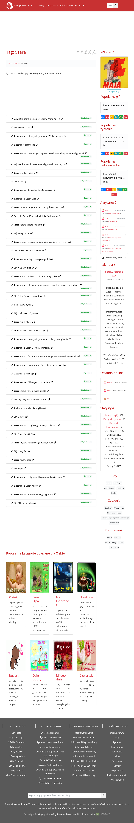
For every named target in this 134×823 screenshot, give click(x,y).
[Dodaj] (80, 5)
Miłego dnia (61, 677)
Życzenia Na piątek (50, 732)
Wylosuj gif (115, 91)
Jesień (121, 542)
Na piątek (108, 508)
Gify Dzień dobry (17, 765)
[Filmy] (76, 5)
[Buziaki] (16, 655)
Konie (109, 537)
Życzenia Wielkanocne (50, 760)
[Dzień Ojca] (39, 577)
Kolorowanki (67, 5)
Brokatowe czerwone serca (113, 107)
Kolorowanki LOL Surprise (83, 765)
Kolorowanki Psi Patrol (84, 756)
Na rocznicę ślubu (114, 513)
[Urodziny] (86, 577)
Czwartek (86, 675)
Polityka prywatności (117, 775)
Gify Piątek (17, 732)
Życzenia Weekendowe (50, 778)
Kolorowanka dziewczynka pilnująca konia (114, 177)
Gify (42, 5)
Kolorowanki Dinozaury (83, 775)
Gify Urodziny (16, 747)
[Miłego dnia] (63, 655)
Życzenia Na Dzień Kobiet (50, 765)
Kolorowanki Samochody (84, 751)
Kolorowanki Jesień (114, 213)
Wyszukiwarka (117, 779)
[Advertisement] (67, 28)
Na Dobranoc (62, 601)
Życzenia (52, 5)
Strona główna (117, 732)
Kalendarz (117, 751)
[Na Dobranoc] (63, 577)
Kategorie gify (112, 415)
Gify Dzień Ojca (16, 737)
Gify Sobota (17, 770)
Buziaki (14, 675)
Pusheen (117, 537)
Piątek (13, 597)
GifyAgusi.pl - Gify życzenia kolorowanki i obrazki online (67, 814)
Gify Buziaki (16, 751)
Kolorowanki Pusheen (83, 737)
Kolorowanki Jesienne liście (84, 761)
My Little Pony (110, 542)
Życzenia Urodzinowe (50, 737)
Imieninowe (114, 522)
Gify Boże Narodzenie (16, 775)
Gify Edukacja (112, 229)
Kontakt (117, 765)
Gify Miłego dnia (17, 756)
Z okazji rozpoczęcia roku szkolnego (115, 518)
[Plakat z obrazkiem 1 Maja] (114, 72)
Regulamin (117, 761)
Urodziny (86, 597)
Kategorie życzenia (112, 419)
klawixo (109, 382)
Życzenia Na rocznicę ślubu (50, 742)
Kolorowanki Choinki (84, 770)
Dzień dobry (36, 677)
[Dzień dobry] (39, 655)
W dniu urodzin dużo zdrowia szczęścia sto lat (113, 141)
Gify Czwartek (16, 761)
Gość (106, 210)
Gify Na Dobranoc (17, 742)
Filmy (117, 756)
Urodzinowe (119, 508)
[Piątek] (16, 577)
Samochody (114, 547)
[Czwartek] (86, 655)
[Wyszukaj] (115, 5)
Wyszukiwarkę (112, 221)
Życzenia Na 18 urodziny (50, 783)
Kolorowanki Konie (84, 732)
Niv (108, 399)
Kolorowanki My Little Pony (84, 742)
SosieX (109, 390)
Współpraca (117, 770)
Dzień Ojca (36, 599)
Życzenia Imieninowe (50, 747)
